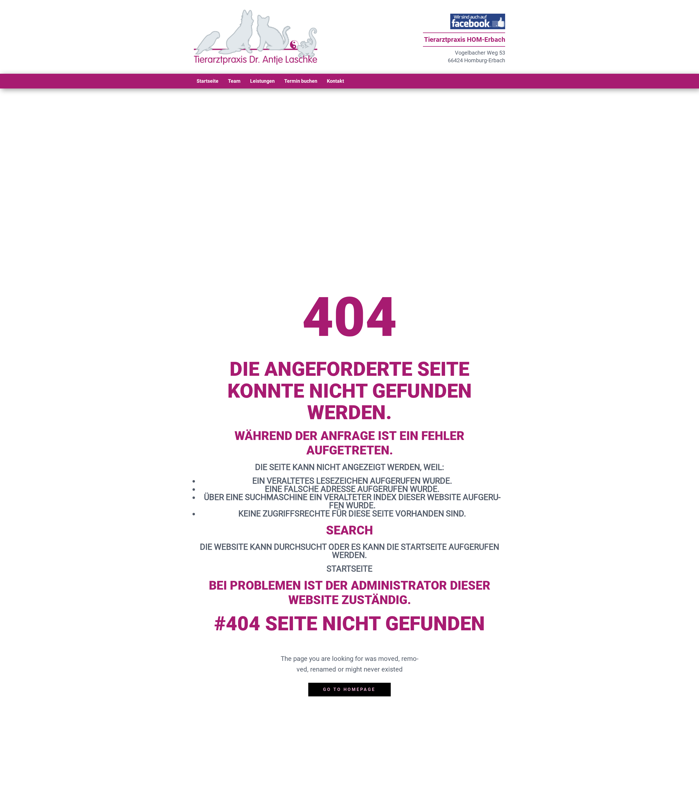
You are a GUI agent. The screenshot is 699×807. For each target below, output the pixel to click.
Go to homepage (349, 689)
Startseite (349, 569)
